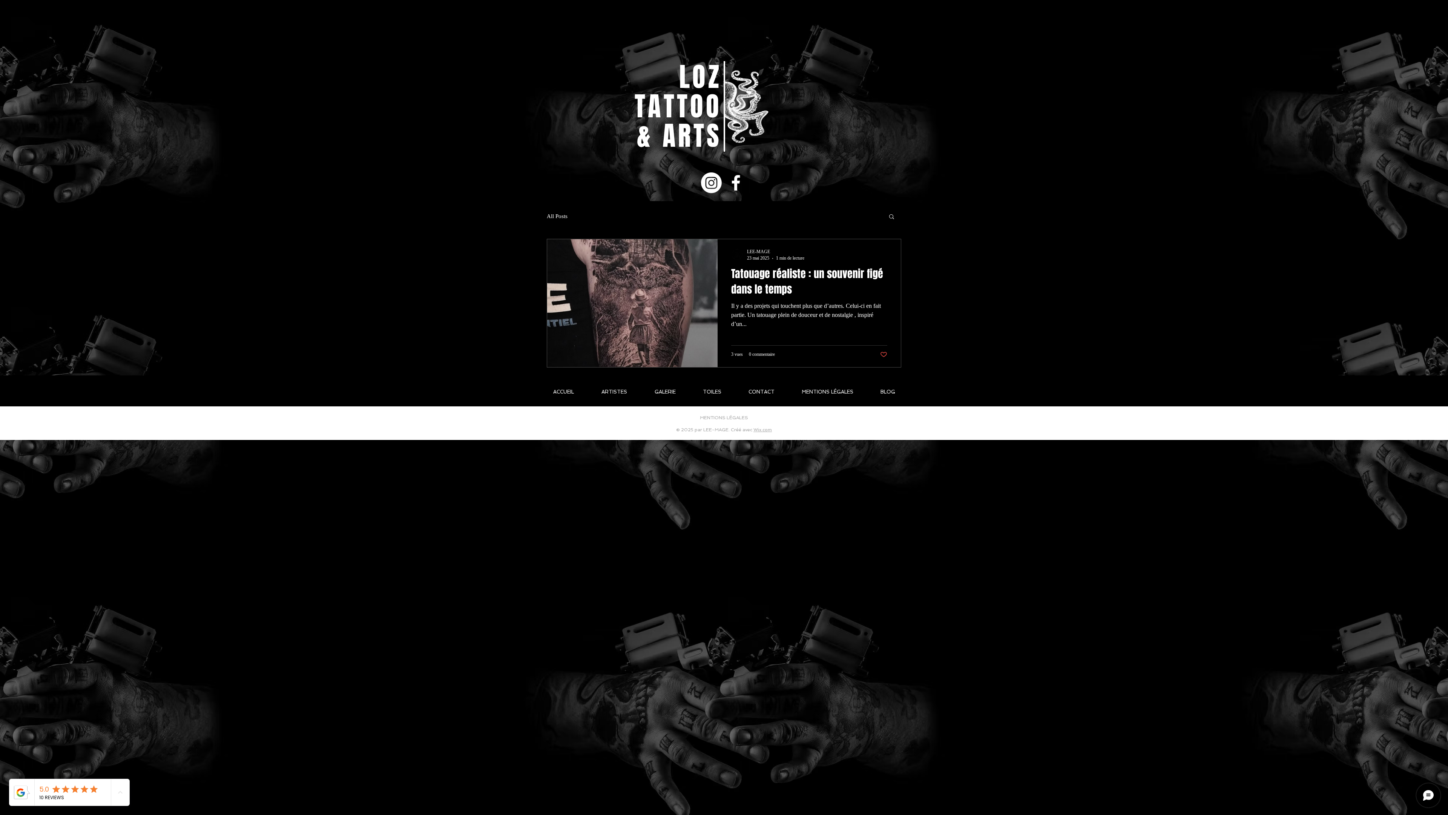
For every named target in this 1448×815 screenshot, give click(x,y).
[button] (891, 217)
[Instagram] (711, 182)
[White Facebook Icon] (736, 182)
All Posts (557, 216)
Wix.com (762, 429)
